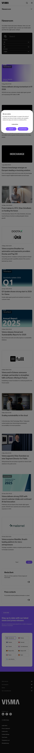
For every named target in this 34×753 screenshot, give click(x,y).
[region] (17, 121)
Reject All (11, 128)
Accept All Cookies (23, 128)
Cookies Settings (15, 124)
